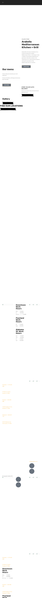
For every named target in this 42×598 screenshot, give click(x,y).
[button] (26, 66)
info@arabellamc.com (33, 461)
